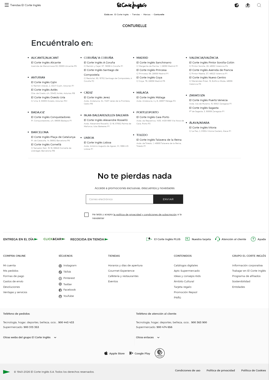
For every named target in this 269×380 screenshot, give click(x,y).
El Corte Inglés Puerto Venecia (208, 100)
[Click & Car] (54, 239)
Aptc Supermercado (187, 270)
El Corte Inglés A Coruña (99, 62)
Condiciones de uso (187, 370)
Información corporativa (247, 265)
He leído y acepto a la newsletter (137, 216)
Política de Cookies (253, 370)
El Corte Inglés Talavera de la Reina (159, 139)
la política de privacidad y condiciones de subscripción (145, 214)
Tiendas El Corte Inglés (25, 5)
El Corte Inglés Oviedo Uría (48, 97)
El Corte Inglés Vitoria (202, 127)
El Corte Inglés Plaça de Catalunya (53, 136)
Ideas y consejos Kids (187, 276)
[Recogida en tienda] (89, 239)
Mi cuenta (9, 265)
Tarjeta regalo (182, 286)
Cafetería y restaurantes (123, 276)
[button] (7, 5)
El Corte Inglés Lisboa (97, 142)
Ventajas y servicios (15, 292)
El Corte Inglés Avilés (44, 89)
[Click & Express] (21, 239)
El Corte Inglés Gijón (44, 82)
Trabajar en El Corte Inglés (249, 270)
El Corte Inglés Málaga (150, 97)
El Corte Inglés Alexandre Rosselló (106, 120)
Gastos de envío (13, 281)
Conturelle (134, 26)
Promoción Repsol (185, 292)
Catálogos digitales (186, 265)
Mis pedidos (10, 270)
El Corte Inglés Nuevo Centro (207, 77)
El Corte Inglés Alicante (46, 62)
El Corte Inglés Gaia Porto (152, 117)
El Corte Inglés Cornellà (46, 144)
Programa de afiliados (246, 276)
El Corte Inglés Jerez (97, 97)
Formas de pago (13, 276)
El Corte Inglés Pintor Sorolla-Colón (211, 62)
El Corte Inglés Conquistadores (50, 117)
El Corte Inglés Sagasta (204, 107)
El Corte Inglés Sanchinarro (153, 62)
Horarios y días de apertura (125, 265)
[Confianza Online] (160, 353)
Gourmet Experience (121, 270)
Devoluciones (11, 286)
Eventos (113, 281)
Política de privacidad (221, 370)
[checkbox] (86, 215)
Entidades (238, 286)
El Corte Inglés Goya (149, 77)
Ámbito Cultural (184, 281)
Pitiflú (177, 297)
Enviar (168, 199)
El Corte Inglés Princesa (151, 70)
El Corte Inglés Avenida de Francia (211, 70)
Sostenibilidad (241, 281)
